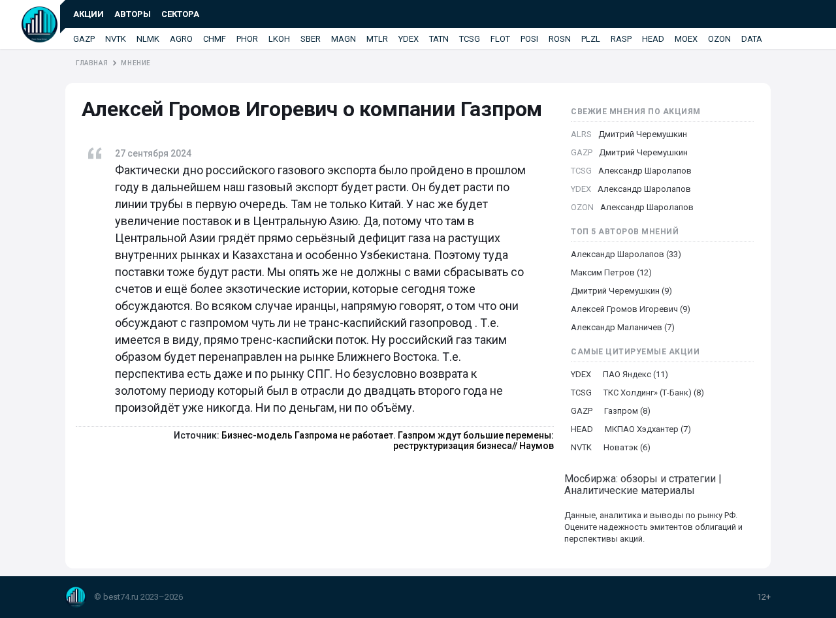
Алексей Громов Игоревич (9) (630, 309)
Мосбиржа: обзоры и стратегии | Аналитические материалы (643, 485)
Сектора (180, 14)
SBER (310, 39)
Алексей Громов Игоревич (212, 109)
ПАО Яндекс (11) (635, 374)
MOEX (686, 39)
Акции (88, 14)
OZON (719, 39)
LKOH (279, 39)
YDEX (408, 39)
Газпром (501, 109)
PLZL (590, 39)
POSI (529, 39)
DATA (751, 39)
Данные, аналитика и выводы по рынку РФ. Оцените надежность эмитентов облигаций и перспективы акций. (653, 527)
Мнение (136, 63)
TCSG (469, 39)
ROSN (560, 39)
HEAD (653, 39)
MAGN (343, 39)
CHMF (214, 39)
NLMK (148, 39)
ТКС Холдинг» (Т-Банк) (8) (653, 392)
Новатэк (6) (627, 447)
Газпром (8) (627, 411)
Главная (92, 63)
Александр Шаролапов (645, 171)
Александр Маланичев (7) (623, 327)
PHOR (247, 39)
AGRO (181, 39)
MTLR (377, 39)
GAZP (84, 39)
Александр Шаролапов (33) (626, 254)
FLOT (500, 39)
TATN (439, 39)
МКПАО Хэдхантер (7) (648, 429)
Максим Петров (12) (611, 272)
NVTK (115, 39)
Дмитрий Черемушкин (642, 134)
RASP (621, 39)
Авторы (132, 14)
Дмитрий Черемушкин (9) (621, 291)
